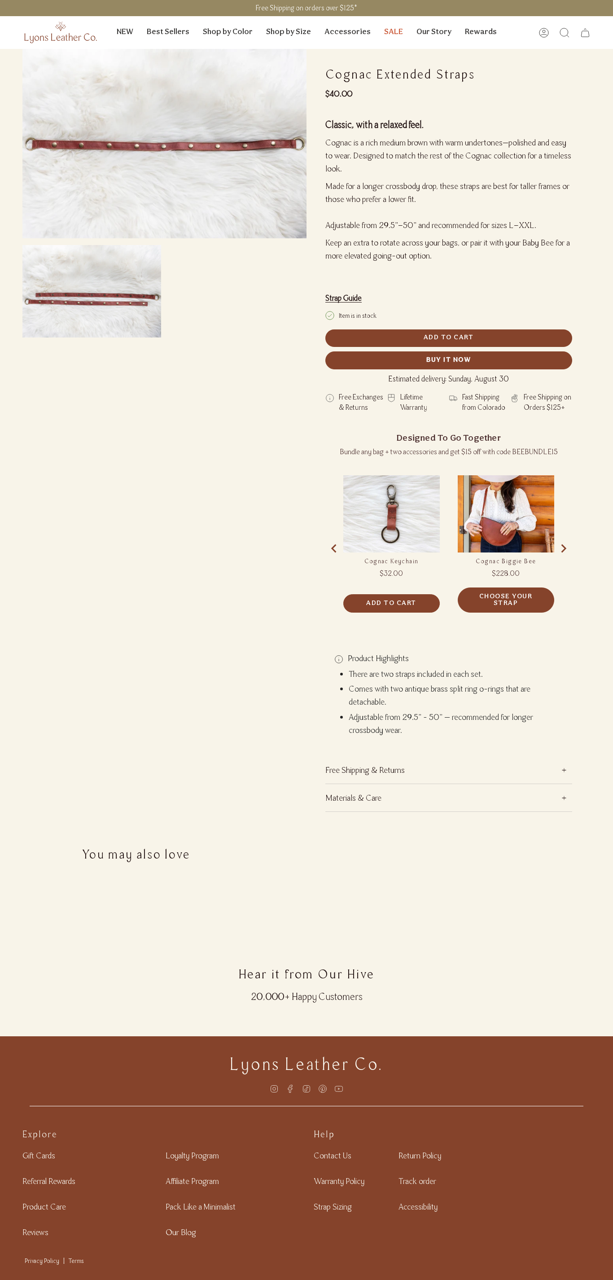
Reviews (35, 1232)
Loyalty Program (192, 1155)
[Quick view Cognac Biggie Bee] (506, 513)
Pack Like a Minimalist (201, 1206)
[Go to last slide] (334, 548)
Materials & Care (353, 797)
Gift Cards (38, 1155)
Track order (417, 1181)
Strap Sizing (333, 1206)
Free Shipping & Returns (365, 769)
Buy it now (448, 360)
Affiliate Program (192, 1181)
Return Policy (419, 1155)
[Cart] (585, 32)
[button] (227, 32)
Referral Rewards (48, 1181)
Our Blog (181, 1232)
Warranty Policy (339, 1181)
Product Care (44, 1206)
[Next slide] (563, 548)
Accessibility (418, 1206)
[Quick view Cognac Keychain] (391, 513)
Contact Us (332, 1155)
